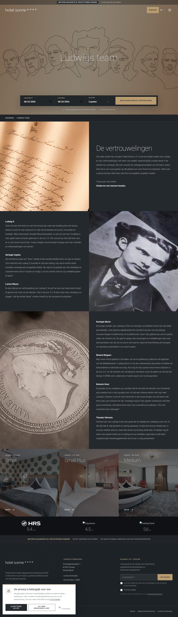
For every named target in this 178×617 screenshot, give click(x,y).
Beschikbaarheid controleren (136, 101)
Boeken (153, 10)
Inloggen (165, 577)
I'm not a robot (130, 590)
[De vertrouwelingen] (44, 166)
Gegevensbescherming (155, 594)
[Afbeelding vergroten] (133, 261)
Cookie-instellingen (165, 611)
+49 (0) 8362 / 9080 (71, 580)
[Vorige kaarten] (5, 483)
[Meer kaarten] (173, 483)
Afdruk (132, 611)
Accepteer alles (16, 607)
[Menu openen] (170, 10)
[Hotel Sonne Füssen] (21, 10)
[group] (89, 483)
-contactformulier (70, 576)
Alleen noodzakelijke (41, 607)
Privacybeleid (55, 599)
